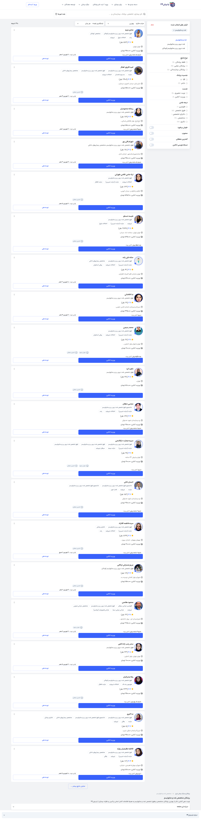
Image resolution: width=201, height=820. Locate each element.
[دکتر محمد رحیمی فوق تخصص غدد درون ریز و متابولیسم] (138, 331)
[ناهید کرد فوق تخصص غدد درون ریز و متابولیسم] (138, 372)
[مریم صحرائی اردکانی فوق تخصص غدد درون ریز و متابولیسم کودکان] (138, 568)
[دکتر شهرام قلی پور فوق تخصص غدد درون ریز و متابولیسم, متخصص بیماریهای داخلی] (138, 145)
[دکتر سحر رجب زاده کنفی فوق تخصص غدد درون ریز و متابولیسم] (138, 647)
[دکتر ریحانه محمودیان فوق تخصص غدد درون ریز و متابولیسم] (138, 112)
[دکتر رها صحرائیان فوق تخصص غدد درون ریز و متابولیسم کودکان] (138, 680)
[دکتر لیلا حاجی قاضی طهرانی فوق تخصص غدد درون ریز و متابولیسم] (138, 178)
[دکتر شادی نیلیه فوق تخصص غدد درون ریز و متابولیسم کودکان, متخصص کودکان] (138, 33)
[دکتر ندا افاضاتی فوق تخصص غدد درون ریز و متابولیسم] (138, 298)
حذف (152, 25)
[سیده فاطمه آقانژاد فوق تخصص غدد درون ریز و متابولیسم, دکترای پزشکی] (138, 527)
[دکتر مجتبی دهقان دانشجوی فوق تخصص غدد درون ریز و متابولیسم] (138, 407)
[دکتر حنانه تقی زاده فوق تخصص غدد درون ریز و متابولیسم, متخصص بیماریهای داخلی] (138, 261)
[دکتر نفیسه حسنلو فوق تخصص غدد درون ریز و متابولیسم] (138, 219)
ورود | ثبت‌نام (32, 4)
